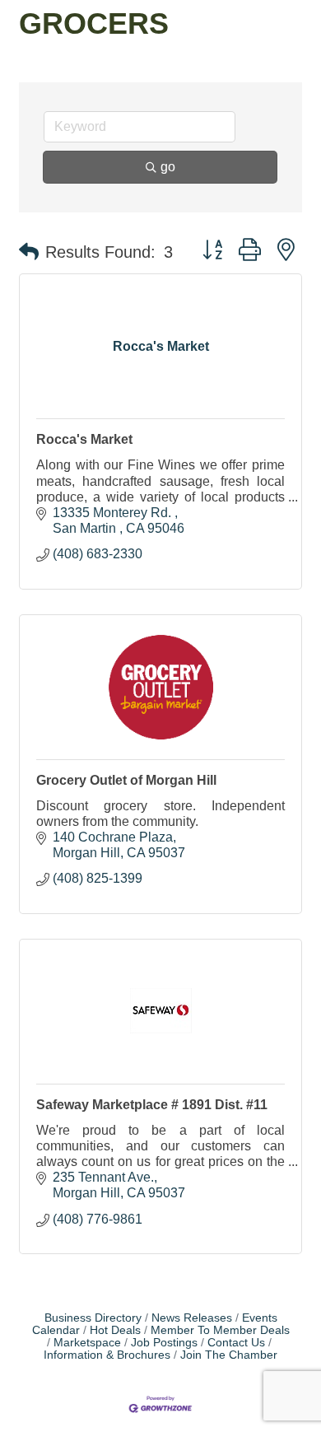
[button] (29, 252)
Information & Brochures (107, 1355)
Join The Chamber (228, 1355)
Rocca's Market (84, 439)
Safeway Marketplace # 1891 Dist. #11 (152, 1105)
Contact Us (236, 1342)
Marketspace (87, 1342)
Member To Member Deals (220, 1330)
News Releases (191, 1318)
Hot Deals (115, 1330)
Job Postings (164, 1342)
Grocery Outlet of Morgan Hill (126, 780)
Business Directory (93, 1318)
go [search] (167, 167)
